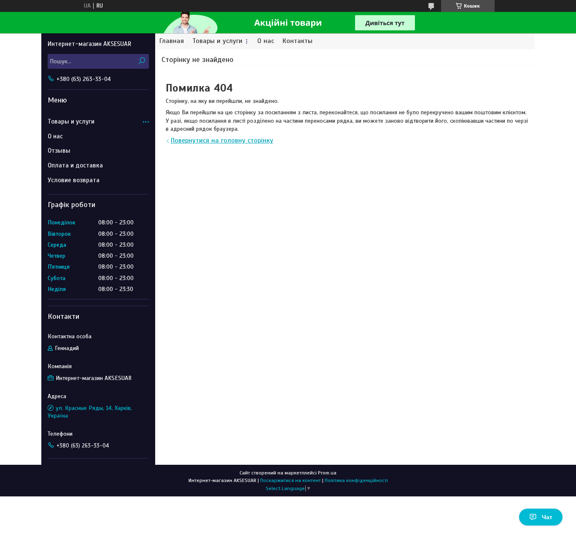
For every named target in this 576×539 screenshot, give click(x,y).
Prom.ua (327, 473)
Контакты (297, 41)
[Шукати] (141, 61)
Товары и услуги (217, 41)
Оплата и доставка (75, 165)
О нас (265, 41)
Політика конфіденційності (356, 480)
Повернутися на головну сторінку (222, 140)
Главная (171, 41)
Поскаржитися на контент (290, 480)
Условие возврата (74, 180)
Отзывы (59, 150)
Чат (547, 517)
